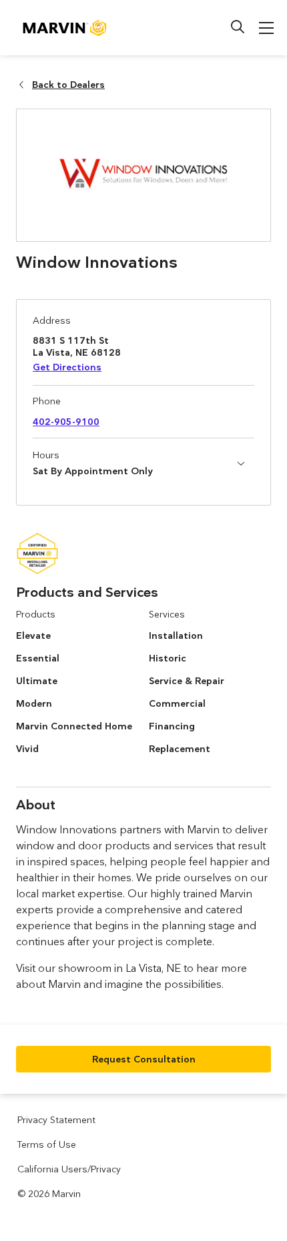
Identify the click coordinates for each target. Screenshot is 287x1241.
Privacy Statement (56, 1119)
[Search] (237, 26)
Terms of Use (46, 1144)
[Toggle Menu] (266, 28)
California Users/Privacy (69, 1169)
